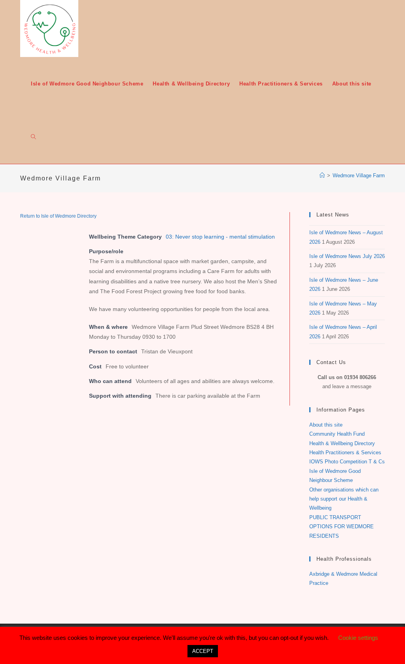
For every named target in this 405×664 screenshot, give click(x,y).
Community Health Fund (337, 434)
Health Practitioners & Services (345, 452)
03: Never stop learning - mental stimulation (220, 236)
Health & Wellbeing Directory (342, 443)
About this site (326, 425)
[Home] (322, 175)
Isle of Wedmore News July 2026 (347, 256)
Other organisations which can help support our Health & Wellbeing (344, 499)
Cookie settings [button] (358, 637)
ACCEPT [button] (202, 651)
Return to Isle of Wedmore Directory (58, 216)
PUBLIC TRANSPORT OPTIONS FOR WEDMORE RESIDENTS (341, 526)
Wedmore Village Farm (359, 175)
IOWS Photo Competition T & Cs (347, 462)
